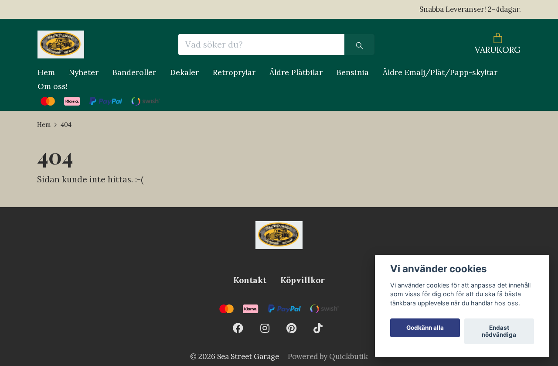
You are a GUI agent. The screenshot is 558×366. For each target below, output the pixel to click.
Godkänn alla (425, 328)
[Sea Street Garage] (60, 44)
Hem (46, 72)
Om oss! (52, 86)
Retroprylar (234, 72)
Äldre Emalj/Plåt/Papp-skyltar (440, 72)
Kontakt (249, 280)
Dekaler (184, 72)
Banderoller (134, 72)
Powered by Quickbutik (328, 356)
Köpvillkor (302, 280)
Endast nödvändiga (499, 332)
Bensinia (353, 72)
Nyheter (84, 72)
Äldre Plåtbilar (296, 72)
